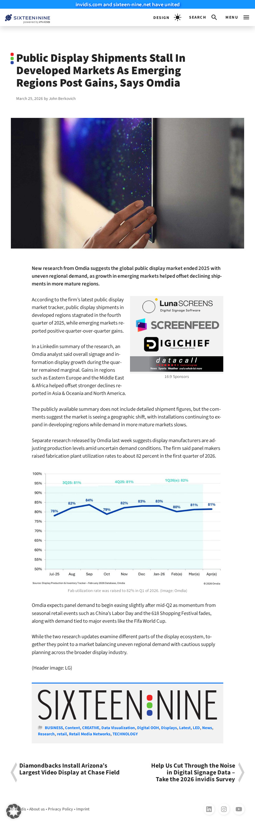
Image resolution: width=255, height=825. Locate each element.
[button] (203, 17)
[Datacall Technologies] (176, 364)
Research (46, 734)
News (207, 728)
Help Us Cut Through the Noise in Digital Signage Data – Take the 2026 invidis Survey (193, 772)
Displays (169, 728)
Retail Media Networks (89, 734)
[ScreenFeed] (176, 325)
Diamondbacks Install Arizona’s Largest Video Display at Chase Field (69, 769)
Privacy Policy (60, 809)
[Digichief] (176, 344)
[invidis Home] (25, 17)
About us (37, 809)
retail (62, 734)
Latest (185, 728)
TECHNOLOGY (125, 734)
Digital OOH (148, 728)
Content (72, 728)
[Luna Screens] (176, 305)
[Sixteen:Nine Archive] (127, 718)
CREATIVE (90, 728)
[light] (167, 17)
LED (196, 728)
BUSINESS (54, 728)
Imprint (83, 809)
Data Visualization (118, 728)
